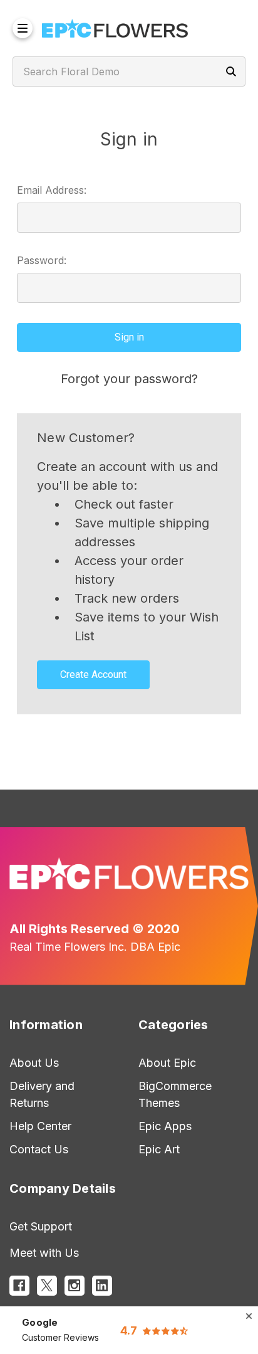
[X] (47, 1286)
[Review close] (249, 1316)
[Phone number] (211, 19)
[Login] (235, 19)
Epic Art (159, 1149)
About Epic (167, 1062)
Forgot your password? (129, 378)
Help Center (40, 1126)
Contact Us (38, 1149)
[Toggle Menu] (23, 28)
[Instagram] (74, 1286)
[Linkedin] (102, 1286)
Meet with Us (44, 1252)
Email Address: (51, 190)
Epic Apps (165, 1126)
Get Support (40, 1226)
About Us (34, 1062)
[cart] (239, 37)
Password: (41, 260)
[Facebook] (19, 1286)
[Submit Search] (231, 71)
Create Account (93, 674)
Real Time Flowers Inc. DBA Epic (94, 946)
